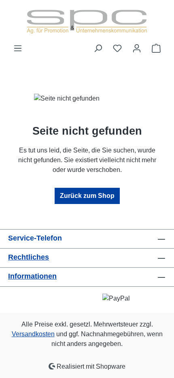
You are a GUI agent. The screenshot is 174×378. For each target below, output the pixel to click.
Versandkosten (33, 334)
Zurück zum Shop (87, 195)
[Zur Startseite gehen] (87, 22)
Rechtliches (28, 257)
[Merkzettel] (117, 48)
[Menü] (18, 48)
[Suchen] (98, 48)
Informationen (32, 276)
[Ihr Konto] (136, 48)
